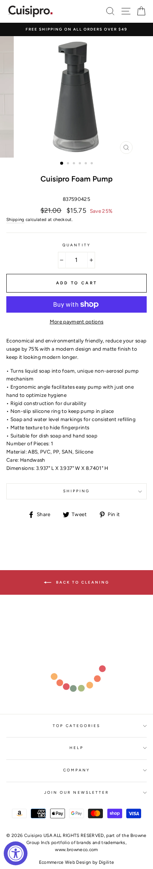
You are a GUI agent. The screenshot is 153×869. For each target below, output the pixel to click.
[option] (76, 29)
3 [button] (74, 164)
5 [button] (86, 164)
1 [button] (62, 163)
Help (76, 747)
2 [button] (69, 164)
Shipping (15, 219)
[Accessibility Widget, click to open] (15, 853)
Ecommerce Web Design (65, 862)
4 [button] (80, 164)
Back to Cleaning (82, 582)
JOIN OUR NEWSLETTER (76, 792)
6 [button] (92, 164)
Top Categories (77, 725)
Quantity (76, 245)
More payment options (77, 322)
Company (76, 770)
